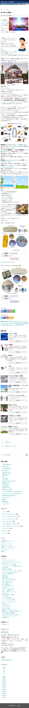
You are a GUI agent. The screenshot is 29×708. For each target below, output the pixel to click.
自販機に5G (5, 501)
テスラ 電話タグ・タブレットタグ (11, 526)
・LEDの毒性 (4, 567)
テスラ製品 (3, 62)
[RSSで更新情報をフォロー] (12, 318)
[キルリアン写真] (4, 336)
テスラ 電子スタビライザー (9, 523)
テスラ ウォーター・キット (11, 165)
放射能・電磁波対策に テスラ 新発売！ (18, 386)
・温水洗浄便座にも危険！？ (8, 594)
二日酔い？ (8, 442)
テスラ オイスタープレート (9, 516)
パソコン (7, 323)
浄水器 (4, 325)
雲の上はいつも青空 (7, 2)
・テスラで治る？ (5, 605)
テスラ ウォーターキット (9, 514)
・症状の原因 (4, 576)
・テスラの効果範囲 (6, 597)
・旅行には (4, 575)
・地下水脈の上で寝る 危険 (8, 612)
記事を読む (18, 341)
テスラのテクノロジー (6, 545)
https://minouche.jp (15, 634)
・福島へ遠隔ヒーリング (7, 578)
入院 (9, 366)
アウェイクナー (6, 497)
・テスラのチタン (5, 606)
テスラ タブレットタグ (14, 146)
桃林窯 (2, 551)
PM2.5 (11, 321)
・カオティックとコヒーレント (9, 602)
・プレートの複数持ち (6, 590)
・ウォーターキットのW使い (8, 599)
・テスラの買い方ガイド (7, 582)
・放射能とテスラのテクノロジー (9, 609)
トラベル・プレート (5, 88)
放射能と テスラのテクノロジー (9, 547)
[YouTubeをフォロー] (7, 318)
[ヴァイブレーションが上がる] (4, 398)
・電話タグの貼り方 (6, 581)
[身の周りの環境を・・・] (8, 311)
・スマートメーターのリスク (8, 600)
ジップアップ (5, 503)
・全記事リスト (5, 624)
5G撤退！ (11, 344)
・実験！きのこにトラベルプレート (10, 563)
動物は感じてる (6, 483)
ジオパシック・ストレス (7, 548)
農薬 (7, 325)
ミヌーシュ (5, 533)
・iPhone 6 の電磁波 (6, 569)
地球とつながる (12, 405)
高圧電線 (21, 325)
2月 (4, 671)
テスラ (12, 15)
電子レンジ (12, 325)
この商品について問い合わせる (7, 262)
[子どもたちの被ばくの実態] (4, 378)
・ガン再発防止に (5, 584)
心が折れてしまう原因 (14, 415)
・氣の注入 (4, 603)
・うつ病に (4, 587)
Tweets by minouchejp (6, 659)
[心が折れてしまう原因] (4, 418)
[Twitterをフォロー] (2, 318)
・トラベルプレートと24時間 (8, 564)
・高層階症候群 (5, 617)
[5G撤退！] (4, 347)
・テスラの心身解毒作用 (7, 573)
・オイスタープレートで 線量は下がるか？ (12, 566)
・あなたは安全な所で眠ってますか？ (10, 614)
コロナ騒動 (5, 478)
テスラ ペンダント (7, 521)
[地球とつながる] (4, 407)
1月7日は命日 (5, 485)
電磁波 (17, 325)
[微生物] (4, 358)
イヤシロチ (4, 198)
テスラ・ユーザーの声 (6, 544)
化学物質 (18, 323)
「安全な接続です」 (7, 464)
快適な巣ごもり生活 (7, 489)
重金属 (4, 499)
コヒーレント (5, 197)
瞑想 (3, 476)
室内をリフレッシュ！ (10, 446)
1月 (4, 673)
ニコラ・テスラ (6, 528)
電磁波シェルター (13, 426)
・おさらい (4, 558)
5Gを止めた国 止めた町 (8, 481)
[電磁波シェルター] (4, 429)
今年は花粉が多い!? (7, 468)
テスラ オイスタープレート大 (13, 160)
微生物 (10, 355)
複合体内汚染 (5, 474)
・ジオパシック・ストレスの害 (9, 615)
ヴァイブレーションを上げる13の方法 (11, 493)
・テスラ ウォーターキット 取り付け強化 (11, 570)
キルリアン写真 (12, 333)
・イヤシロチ (4, 596)
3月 (4, 669)
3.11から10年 (5, 466)
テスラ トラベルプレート (9, 518)
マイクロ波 (12, 323)
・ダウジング (4, 593)
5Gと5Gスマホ (6, 470)
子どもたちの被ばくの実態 (15, 376)
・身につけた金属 (5, 608)
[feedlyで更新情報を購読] (10, 318)
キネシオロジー (5, 550)
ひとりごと (5, 530)
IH (8, 321)
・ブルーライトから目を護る (8, 579)
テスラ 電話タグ (20, 144)
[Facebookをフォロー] (4, 318)
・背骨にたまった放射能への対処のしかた (11, 611)
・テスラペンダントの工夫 (8, 560)
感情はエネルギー (6, 472)
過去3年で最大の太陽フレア (9, 495)
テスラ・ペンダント (7, 84)
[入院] (4, 369)
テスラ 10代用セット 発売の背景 (11, 491)
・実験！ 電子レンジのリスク (9, 591)
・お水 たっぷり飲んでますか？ (9, 572)
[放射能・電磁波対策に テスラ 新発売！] (4, 388)
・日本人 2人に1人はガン (8, 588)
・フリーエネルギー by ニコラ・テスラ (11, 561)
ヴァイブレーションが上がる (16, 395)
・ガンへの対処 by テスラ (7, 585)
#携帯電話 (4, 321)
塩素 (22, 323)
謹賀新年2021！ (6, 487)
